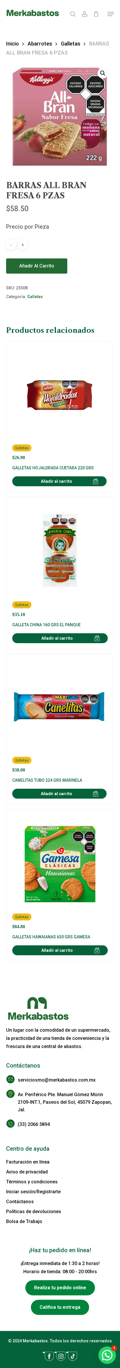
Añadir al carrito (36, 266)
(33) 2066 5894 (34, 1124)
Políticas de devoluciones (33, 1211)
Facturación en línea (28, 1162)
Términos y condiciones (32, 1182)
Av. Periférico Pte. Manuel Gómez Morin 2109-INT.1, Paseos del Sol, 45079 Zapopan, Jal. (65, 1102)
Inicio (12, 44)
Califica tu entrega (60, 1307)
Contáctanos (20, 1201)
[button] (110, 14)
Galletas (70, 44)
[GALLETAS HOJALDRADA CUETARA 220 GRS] (59, 403)
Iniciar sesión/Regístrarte (33, 1191)
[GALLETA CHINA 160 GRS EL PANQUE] (60, 560)
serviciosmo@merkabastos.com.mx (57, 1080)
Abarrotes (40, 44)
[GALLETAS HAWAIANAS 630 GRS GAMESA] (60, 872)
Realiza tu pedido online (60, 1287)
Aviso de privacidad (27, 1172)
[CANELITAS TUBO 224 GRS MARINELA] (59, 716)
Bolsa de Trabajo (24, 1221)
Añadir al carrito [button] (56, 481)
